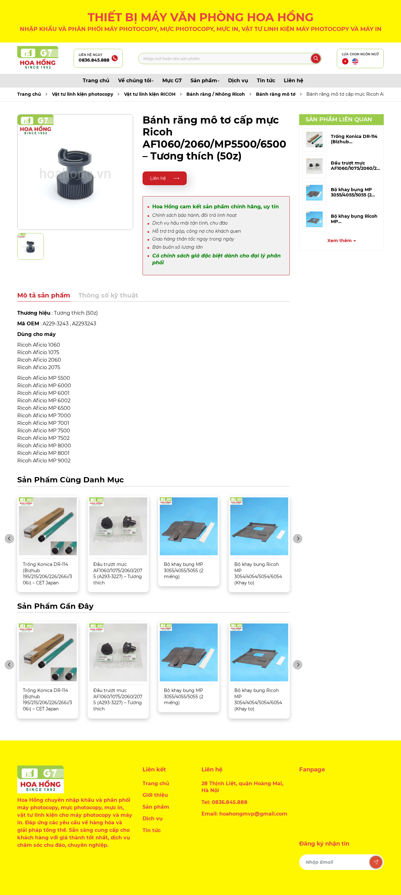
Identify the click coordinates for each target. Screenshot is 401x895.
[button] (9, 538)
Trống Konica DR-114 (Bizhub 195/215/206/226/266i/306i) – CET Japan (47, 574)
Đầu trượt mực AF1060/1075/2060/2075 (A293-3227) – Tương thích (117, 574)
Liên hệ (293, 81)
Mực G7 (172, 81)
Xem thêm (339, 240)
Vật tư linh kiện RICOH (149, 94)
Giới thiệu (155, 795)
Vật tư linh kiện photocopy (82, 94)
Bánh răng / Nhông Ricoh (215, 94)
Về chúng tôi (134, 81)
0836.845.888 (94, 60)
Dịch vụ (238, 81)
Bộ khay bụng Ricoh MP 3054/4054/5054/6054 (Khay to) (258, 574)
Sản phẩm (203, 81)
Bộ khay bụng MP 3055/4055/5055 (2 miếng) (183, 570)
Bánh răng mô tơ (275, 94)
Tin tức (266, 81)
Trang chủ (96, 81)
